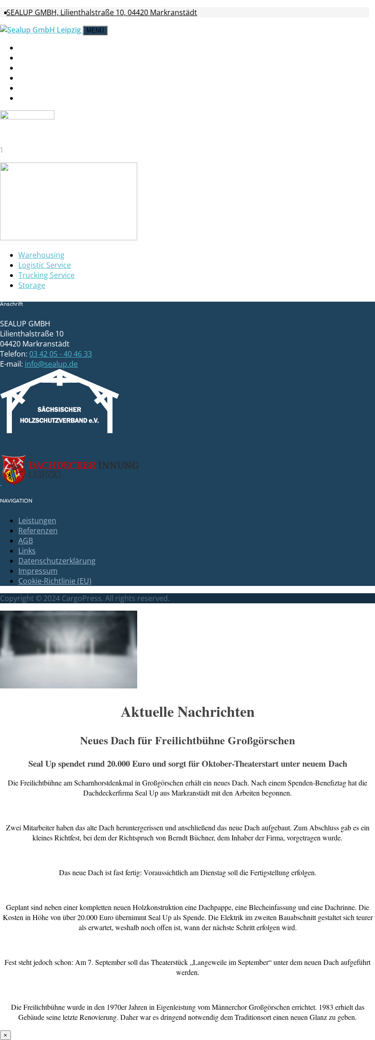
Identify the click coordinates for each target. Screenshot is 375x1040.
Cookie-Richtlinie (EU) (54, 581)
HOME (30, 48)
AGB (25, 541)
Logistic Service (44, 265)
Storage (31, 285)
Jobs (28, 78)
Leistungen (43, 58)
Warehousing (41, 255)
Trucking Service (46, 275)
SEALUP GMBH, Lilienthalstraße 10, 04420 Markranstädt (101, 12)
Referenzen (38, 530)
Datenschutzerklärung (57, 561)
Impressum (41, 98)
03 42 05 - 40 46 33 (60, 354)
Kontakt (37, 88)
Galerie (34, 68)
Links (27, 551)
